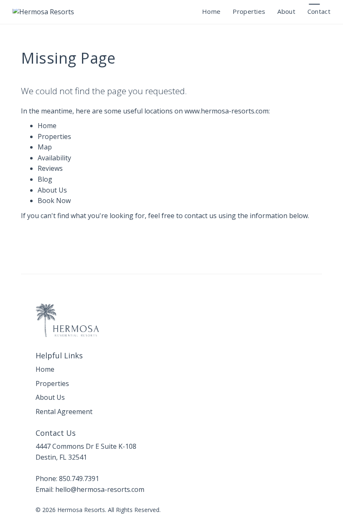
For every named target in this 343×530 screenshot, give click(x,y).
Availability (54, 157)
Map (45, 147)
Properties (249, 11)
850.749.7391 (79, 478)
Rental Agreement (64, 411)
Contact (318, 11)
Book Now (54, 200)
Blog (45, 179)
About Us (52, 190)
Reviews (50, 168)
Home (211, 11)
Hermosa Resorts (81, 510)
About (286, 11)
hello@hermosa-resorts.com (314, 4)
